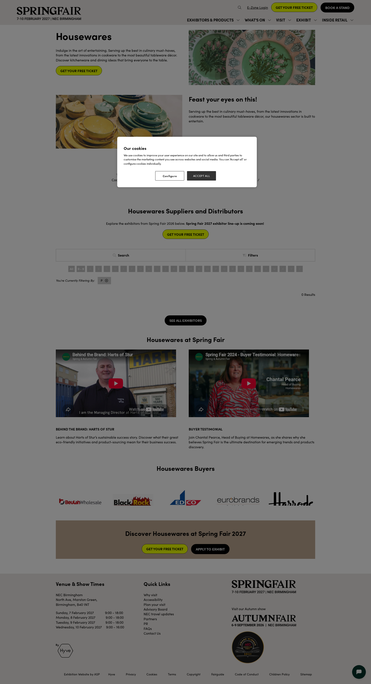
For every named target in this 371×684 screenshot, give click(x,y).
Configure (170, 176)
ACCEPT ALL (201, 176)
